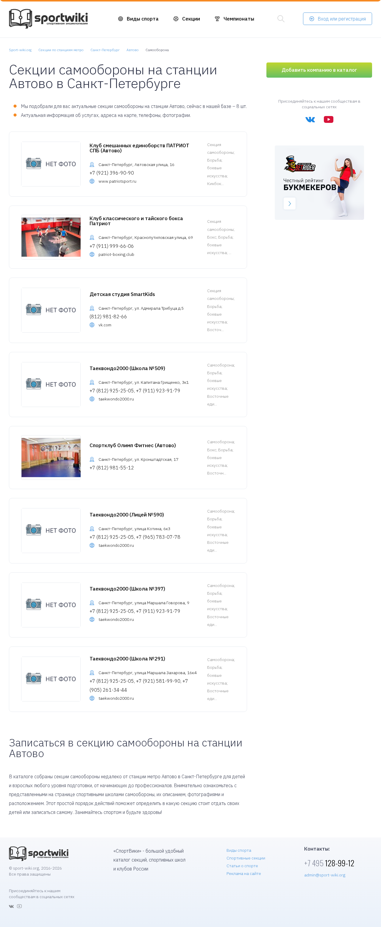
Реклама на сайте (244, 873)
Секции (191, 18)
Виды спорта (143, 18)
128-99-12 (329, 863)
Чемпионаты (239, 18)
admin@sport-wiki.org (324, 875)
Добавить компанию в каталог (319, 70)
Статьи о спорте (242, 865)
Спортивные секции (246, 858)
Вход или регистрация (342, 19)
